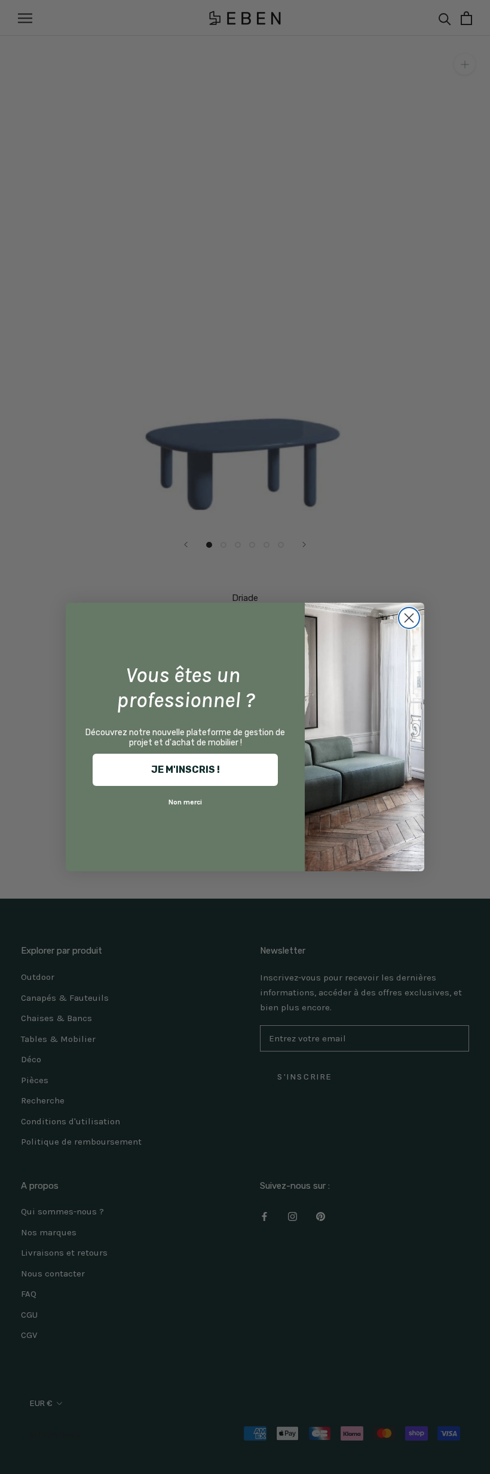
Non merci (185, 802)
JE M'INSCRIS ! (185, 769)
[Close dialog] (409, 618)
